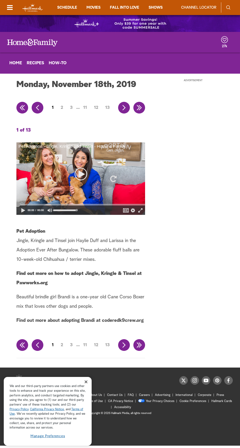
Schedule (67, 7)
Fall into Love (124, 7)
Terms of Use (94, 401)
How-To (58, 63)
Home (15, 63)
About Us (95, 395)
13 (107, 108)
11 (85, 108)
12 (96, 108)
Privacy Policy (19, 409)
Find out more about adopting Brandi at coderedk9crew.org (80, 320)
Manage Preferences (47, 436)
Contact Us (115, 395)
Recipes (35, 63)
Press (220, 395)
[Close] (86, 382)
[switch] (50, 210)
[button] (48, 178)
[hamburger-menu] (10, 7)
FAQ (131, 395)
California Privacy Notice (47, 409)
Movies (93, 7)
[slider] (80, 204)
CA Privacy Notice (120, 401)
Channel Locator (198, 7)
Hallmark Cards (221, 401)
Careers (144, 395)
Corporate (204, 395)
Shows (156, 7)
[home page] (32, 8)
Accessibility (122, 407)
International (184, 395)
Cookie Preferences (193, 401)
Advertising (162, 395)
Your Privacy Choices (160, 401)
